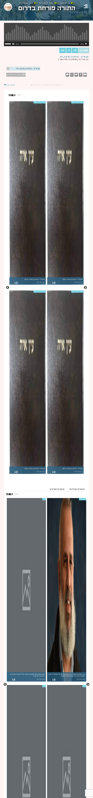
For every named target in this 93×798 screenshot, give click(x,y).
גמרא (44, 499)
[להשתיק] (13, 44)
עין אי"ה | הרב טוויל (39, 84)
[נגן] (86, 44)
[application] (46, 44)
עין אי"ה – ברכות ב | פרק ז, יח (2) (35, 470)
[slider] (8, 44)
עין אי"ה (52, 84)
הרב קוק (60, 84)
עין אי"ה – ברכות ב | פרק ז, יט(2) (73, 280)
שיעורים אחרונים (57, 489)
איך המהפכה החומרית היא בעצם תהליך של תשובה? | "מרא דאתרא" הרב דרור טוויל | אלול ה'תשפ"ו (67, 676)
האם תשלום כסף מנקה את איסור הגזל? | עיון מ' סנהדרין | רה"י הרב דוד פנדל (27, 676)
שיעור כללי (82, 499)
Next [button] (7, 287)
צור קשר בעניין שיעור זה (15, 74)
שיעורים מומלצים (76, 489)
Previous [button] (85, 287)
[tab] (77, 489)
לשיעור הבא (10, 84)
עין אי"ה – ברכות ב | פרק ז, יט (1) (35, 280)
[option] (46, 287)
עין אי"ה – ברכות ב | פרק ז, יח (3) (72, 470)
